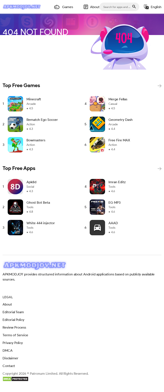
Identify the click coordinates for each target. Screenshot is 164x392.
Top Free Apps (19, 168)
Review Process (14, 327)
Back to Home (41, 46)
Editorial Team (13, 312)
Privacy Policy (13, 343)
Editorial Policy (13, 320)
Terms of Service (15, 335)
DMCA (8, 350)
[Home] (22, 7)
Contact (9, 366)
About (7, 304)
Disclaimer (10, 358)
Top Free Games (21, 85)
